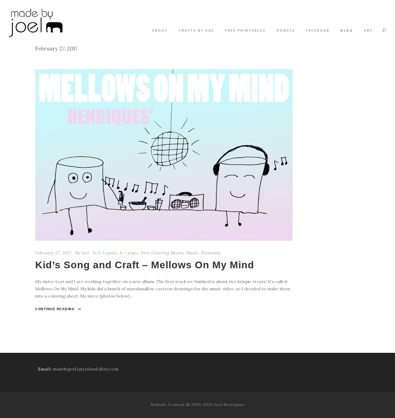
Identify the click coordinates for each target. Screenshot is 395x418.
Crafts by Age (196, 30)
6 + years (129, 252)
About (160, 30)
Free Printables (245, 30)
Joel (85, 252)
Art (368, 30)
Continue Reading (54, 309)
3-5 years (107, 252)
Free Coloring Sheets (162, 252)
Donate (285, 30)
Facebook (318, 30)
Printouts (211, 252)
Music (192, 252)
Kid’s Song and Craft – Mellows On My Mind (144, 264)
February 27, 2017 (53, 252)
